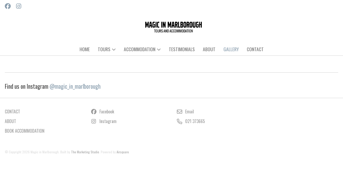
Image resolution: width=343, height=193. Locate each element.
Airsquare (123, 151)
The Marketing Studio (85, 151)
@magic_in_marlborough (75, 86)
